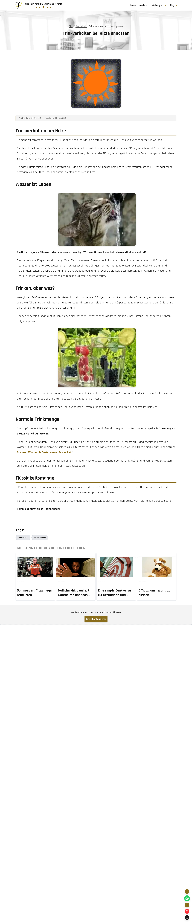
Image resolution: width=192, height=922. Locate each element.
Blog (172, 5)
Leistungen (157, 5)
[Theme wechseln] (187, 917)
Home (133, 5)
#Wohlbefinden (40, 537)
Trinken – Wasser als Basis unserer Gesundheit (44, 452)
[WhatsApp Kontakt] (187, 898)
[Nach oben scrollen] (187, 891)
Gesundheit (81, 26)
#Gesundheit (23, 537)
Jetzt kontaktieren (96, 619)
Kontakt (143, 5)
